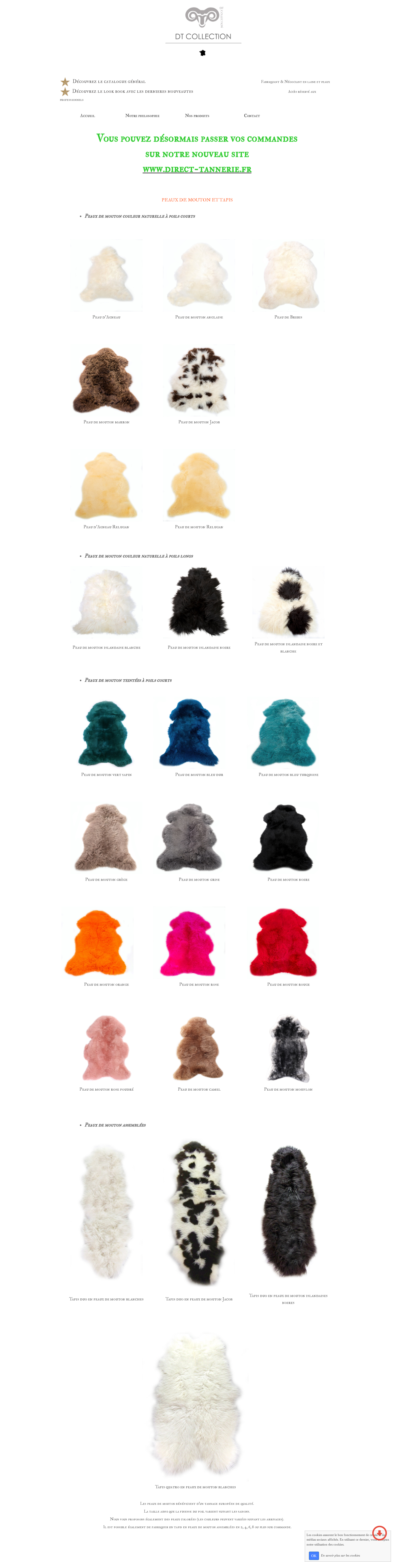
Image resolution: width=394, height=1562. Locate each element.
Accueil (87, 115)
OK (313, 1556)
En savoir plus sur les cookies (340, 1555)
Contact (252, 115)
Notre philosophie (142, 115)
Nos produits (197, 115)
